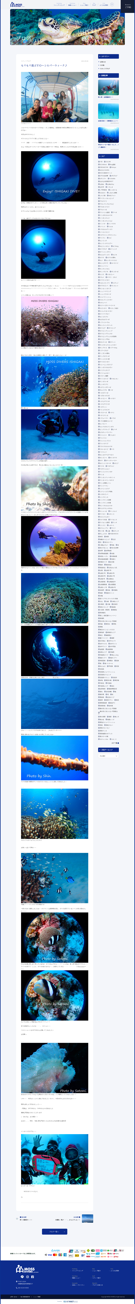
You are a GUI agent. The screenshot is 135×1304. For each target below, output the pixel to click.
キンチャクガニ (105, 269)
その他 (102, 65)
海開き (111, 660)
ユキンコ (111, 514)
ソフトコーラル (105, 322)
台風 (101, 570)
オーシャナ (113, 249)
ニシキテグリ (104, 384)
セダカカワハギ (105, 319)
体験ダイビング (105, 539)
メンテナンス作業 (105, 503)
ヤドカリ (102, 514)
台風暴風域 (103, 584)
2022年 (108, 161)
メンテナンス (104, 497)
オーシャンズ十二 (105, 252)
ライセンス (113, 519)
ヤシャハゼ (103, 511)
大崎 (107, 601)
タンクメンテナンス (106, 325)
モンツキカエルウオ (106, 505)
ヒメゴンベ (103, 424)
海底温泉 (102, 660)
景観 (101, 627)
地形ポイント (110, 593)
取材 (101, 565)
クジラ (102, 274)
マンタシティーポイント (107, 477)
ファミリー (103, 435)
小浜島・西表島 (105, 610)
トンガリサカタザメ (106, 367)
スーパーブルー (105, 314)
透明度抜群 (103, 703)
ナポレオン (114, 379)
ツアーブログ (104, 350)
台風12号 (103, 573)
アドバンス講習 (105, 212)
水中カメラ (112, 641)
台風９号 (113, 587)
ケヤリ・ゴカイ (112, 277)
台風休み (111, 579)
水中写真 (113, 646)
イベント (102, 226)
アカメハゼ (103, 209)
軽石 (117, 700)
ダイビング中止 (105, 339)
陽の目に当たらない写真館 (108, 708)
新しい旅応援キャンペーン (108, 615)
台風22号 (112, 576)
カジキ (115, 255)
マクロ (102, 466)
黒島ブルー (109, 725)
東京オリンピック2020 (107, 629)
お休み (102, 184)
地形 (101, 593)
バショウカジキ (105, 409)
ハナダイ (113, 398)
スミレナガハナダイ (106, 311)
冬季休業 (108, 550)
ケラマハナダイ (105, 280)
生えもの (102, 666)
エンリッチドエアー (106, 243)
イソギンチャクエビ (106, 221)
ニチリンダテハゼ (105, 387)
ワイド (113, 528)
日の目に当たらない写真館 (108, 621)
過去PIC (112, 703)
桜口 (101, 635)
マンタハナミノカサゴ (107, 480)
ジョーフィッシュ (105, 297)
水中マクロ (103, 644)
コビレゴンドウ (105, 283)
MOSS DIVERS (104, 170)
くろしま (110, 187)
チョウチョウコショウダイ (108, 345)
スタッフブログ (105, 68)
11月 (101, 161)
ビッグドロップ (105, 429)
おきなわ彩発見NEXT (106, 181)
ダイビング (112, 328)
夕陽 (101, 596)
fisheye (113, 167)
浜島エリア (103, 652)
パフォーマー (104, 418)
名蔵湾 (102, 590)
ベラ (112, 449)
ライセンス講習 (105, 522)
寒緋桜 (113, 607)
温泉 (117, 660)
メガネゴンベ (104, 494)
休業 (107, 536)
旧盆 (101, 624)
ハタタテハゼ (104, 393)
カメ (101, 260)
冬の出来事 (114, 548)
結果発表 (102, 689)
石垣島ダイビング (105, 674)
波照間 (102, 649)
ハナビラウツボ (105, 404)
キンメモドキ (104, 271)
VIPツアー (103, 178)
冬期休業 (114, 556)
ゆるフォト (112, 195)
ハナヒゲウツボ (105, 401)
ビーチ (115, 429)
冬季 (101, 550)
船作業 (102, 694)
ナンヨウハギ (104, 381)
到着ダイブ (103, 562)
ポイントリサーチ (105, 463)
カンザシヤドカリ (111, 260)
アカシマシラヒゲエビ (107, 204)
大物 (108, 604)
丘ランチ (116, 531)
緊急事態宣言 (113, 689)
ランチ (115, 522)
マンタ (102, 474)
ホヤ (101, 460)
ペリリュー (103, 452)
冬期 (112, 553)
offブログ (114, 176)
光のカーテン (109, 542)
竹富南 (109, 683)
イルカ (111, 226)
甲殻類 (111, 666)
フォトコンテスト (105, 441)
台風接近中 (112, 582)
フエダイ (113, 435)
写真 (112, 545)
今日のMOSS (114, 533)
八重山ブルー (104, 545)
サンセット (114, 285)
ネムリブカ (103, 390)
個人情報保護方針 (25, 1296)
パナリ (112, 412)
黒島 (101, 725)
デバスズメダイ (105, 362)
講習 (101, 700)
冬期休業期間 (104, 559)
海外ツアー (103, 658)
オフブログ (103, 249)
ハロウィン (103, 407)
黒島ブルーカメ (105, 728)
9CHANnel (103, 164)
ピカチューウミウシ (106, 432)
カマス (102, 257)
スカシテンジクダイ (106, 300)
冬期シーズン (104, 556)
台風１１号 (103, 587)
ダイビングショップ (106, 331)
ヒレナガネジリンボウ (107, 426)
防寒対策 (102, 706)
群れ (101, 691)
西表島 (102, 697)
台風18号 (103, 576)
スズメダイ (103, 308)
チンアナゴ (103, 347)
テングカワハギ (105, 356)
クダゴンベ (110, 274)
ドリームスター (105, 373)
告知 (108, 590)
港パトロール (109, 663)
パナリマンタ (104, 415)
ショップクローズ (105, 294)
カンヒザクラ (104, 263)
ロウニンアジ (104, 528)
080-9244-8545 (23, 1288)
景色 (114, 624)
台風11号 (108, 570)
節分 (112, 686)
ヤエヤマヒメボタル (106, 508)
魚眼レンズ (110, 719)
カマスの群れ (111, 257)
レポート (111, 525)
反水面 (112, 562)
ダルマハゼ (103, 342)
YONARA (112, 178)
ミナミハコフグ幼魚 (106, 491)
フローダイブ (104, 449)
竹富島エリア (104, 686)
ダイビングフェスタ (106, 333)
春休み (108, 624)
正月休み (102, 641)
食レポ (117, 716)
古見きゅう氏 (113, 567)
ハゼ (111, 390)
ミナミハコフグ (105, 488)
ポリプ (116, 463)
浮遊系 (112, 652)
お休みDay (110, 184)
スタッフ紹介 (114, 308)
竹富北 (102, 683)
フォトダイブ (104, 443)
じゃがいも (113, 190)
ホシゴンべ (103, 457)
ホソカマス (113, 457)
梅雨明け (108, 635)
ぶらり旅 (102, 195)
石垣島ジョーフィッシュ (107, 672)
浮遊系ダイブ (104, 655)
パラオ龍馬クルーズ (106, 421)
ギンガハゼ (114, 271)
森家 (112, 638)
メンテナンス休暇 (105, 500)
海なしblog (114, 655)
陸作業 (111, 706)
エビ (110, 238)
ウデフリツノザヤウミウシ (108, 235)
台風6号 (102, 579)
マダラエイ (110, 466)
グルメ (102, 277)
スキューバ (103, 302)
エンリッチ (103, 240)
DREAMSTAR (104, 167)
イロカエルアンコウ (106, 229)
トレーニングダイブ (106, 364)
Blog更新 (112, 164)
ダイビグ (102, 328)
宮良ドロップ (104, 607)
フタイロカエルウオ (106, 446)
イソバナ (102, 223)
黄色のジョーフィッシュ (107, 722)
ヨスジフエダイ (105, 517)
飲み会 (102, 719)
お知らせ (103, 62)
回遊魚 (115, 590)
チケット (113, 342)
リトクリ (102, 525)
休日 (101, 536)
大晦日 (102, 604)
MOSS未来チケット (106, 173)
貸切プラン (109, 700)
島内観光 (102, 612)
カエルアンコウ (105, 255)
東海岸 (102, 632)
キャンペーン (104, 266)
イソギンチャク (105, 218)
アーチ (115, 212)
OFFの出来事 (104, 176)
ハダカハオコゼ (105, 395)
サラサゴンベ (104, 285)
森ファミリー (104, 638)
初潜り (113, 559)
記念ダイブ (110, 697)
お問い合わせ (13, 1296)
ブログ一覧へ (54, 1232)
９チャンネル (104, 739)
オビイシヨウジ (105, 246)
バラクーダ (103, 412)
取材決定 (108, 565)
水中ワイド (103, 646)
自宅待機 (108, 691)
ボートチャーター (111, 460)
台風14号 (111, 573)
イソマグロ (112, 223)
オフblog (115, 246)
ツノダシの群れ (105, 353)
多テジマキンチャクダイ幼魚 (109, 598)
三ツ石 (102, 531)
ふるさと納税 (113, 193)
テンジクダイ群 (105, 359)
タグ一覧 (114, 743)
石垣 (117, 666)
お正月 (102, 187)
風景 (110, 716)
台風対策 (102, 582)
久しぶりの (103, 533)
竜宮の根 (108, 680)
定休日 (115, 604)
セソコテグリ (104, 317)
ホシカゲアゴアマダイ (107, 455)
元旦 (114, 539)
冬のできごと (104, 548)
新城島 (102, 618)
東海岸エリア (111, 632)
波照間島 (110, 649)
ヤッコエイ (113, 511)
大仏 (101, 601)
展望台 (115, 610)
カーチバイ (114, 263)
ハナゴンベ (103, 398)
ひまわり (102, 193)
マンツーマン (104, 486)
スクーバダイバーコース (107, 305)
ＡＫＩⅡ (113, 739)
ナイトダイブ (104, 379)
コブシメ (115, 283)
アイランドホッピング (107, 198)
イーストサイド (105, 232)
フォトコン (103, 438)
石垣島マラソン (105, 677)
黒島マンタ (103, 731)
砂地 (101, 680)
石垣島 (102, 669)
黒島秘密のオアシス (106, 733)
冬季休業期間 (104, 553)
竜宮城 (117, 680)
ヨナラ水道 (103, 519)
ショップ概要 (36, 1296)
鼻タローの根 (104, 736)
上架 (108, 531)
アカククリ (103, 201)
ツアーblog (113, 347)
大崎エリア (115, 601)
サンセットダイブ (105, 288)
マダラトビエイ (105, 469)
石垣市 (115, 677)
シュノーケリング (105, 291)
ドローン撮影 (104, 376)
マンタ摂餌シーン (105, 483)
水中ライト (113, 644)
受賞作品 (102, 567)
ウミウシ (102, 238)
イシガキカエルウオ (106, 215)
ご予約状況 (103, 190)
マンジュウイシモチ (106, 471)
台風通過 (113, 584)
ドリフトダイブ (105, 370)
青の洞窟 (102, 716)
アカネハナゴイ (105, 207)
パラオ (113, 418)
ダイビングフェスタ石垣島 (108, 336)
